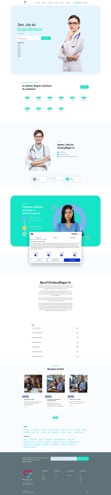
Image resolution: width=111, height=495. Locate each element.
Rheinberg (84, 429)
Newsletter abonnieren (83, 458)
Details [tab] (55, 237)
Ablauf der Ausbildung (37, 356)
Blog (80, 479)
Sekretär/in (62, 441)
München (19, 55)
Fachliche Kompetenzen (37, 337)
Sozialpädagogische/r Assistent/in (29, 441)
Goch (66, 429)
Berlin (18, 44)
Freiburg (19, 49)
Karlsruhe (19, 46)
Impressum (43, 477)
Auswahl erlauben (55, 260)
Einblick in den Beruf (36, 328)
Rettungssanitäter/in (33, 439)
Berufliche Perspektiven (37, 351)
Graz (48, 432)
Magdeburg (37, 429)
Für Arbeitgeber (50, 2)
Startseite (38, 2)
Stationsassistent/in (36, 444)
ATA (79, 441)
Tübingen (19, 48)
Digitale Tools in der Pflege (74, 399)
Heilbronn (19, 53)
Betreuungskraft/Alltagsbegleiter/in (59, 439)
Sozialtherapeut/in (40, 441)
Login (80, 475)
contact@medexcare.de (29, 484)
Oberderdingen (50, 429)
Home (43, 475)
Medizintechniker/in (64, 444)
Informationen (69, 475)
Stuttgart (19, 45)
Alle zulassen (72, 260)
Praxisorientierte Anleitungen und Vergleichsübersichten (54, 400)
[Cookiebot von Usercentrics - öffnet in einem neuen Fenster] (72, 234)
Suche (20, 37)
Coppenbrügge (78, 429)
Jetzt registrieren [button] (78, 2)
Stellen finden (46, 38)
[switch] (49, 255)
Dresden (62, 429)
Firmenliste (62, 2)
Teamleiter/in (41, 439)
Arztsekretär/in (48, 441)
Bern (32, 429)
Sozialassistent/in (49, 439)
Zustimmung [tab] (38, 237)
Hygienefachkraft (55, 441)
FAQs (80, 481)
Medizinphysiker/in (71, 439)
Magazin (56, 2)
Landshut (19, 56)
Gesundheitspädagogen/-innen (72, 441)
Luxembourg (43, 432)
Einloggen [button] (85, 2)
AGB (42, 481)
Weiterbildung (68, 2)
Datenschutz (44, 479)
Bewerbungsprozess (36, 342)
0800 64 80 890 (28, 482)
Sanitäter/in (26, 439)
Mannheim (19, 52)
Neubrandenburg (26, 432)
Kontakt (81, 477)
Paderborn (71, 429)
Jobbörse (43, 2)
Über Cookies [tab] (73, 237)
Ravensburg (84, 99)
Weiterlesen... (49, 408)
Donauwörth (43, 429)
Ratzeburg (56, 429)
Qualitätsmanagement (27, 444)
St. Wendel (63, 432)
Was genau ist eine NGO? (29, 399)
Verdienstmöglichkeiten (37, 332)
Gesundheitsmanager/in (55, 444)
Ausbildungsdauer (36, 347)
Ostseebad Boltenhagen (55, 432)
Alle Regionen (84, 87)
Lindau (38, 432)
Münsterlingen (26, 429)
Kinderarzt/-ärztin (73, 444)
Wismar (33, 432)
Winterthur (69, 432)
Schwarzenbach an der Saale (78, 432)
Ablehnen (39, 260)
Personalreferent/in (45, 444)
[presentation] (54, 417)
